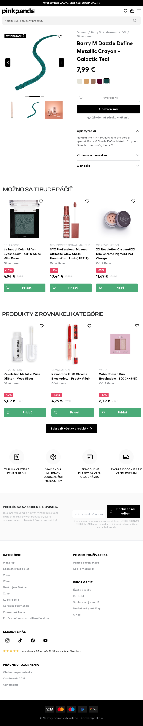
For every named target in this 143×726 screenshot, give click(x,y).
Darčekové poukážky (87, 608)
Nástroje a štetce (15, 587)
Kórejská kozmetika (16, 606)
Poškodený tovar (14, 612)
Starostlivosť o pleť (16, 569)
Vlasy (6, 575)
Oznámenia (10, 685)
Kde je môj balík (83, 569)
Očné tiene (84, 36)
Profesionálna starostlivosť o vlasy (26, 618)
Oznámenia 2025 (14, 678)
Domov (83, 32)
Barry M (96, 32)
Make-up (111, 32)
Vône (6, 581)
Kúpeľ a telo (11, 600)
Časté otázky (82, 590)
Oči (124, 32)
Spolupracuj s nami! (86, 602)
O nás (76, 615)
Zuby (6, 593)
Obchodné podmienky (17, 672)
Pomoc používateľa (86, 562)
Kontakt (78, 596)
